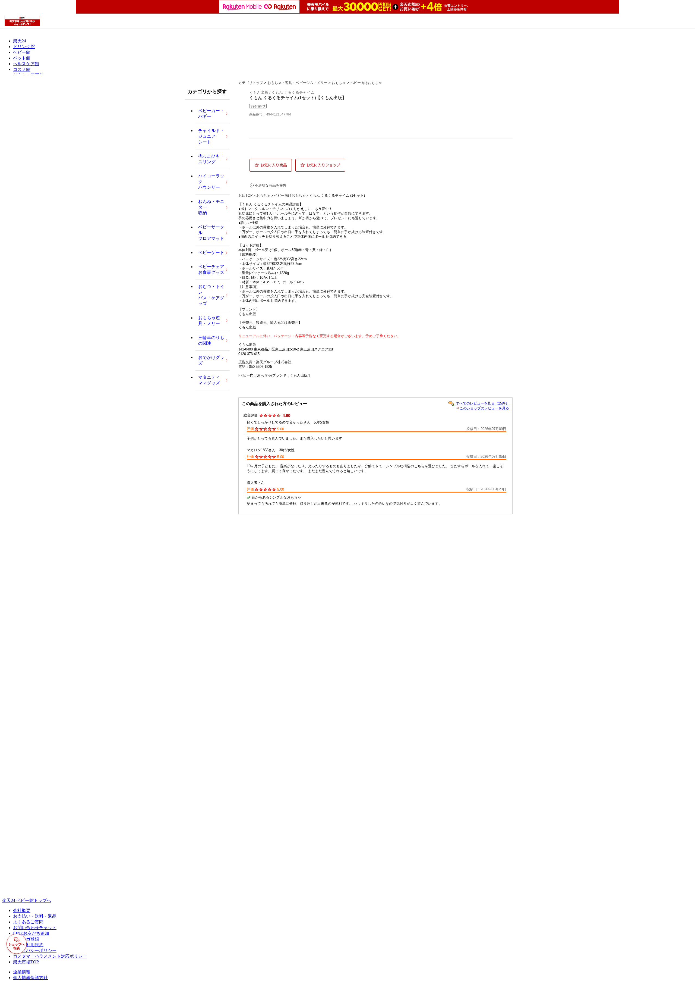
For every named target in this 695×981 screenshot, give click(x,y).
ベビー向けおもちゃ (366, 83)
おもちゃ (339, 83)
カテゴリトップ (250, 83)
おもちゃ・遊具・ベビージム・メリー (297, 83)
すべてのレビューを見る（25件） (482, 403)
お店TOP (245, 195)
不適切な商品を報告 (270, 185)
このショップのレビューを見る (484, 408)
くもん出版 (247, 314)
